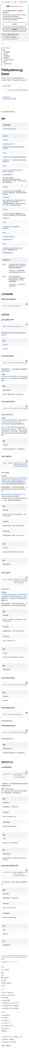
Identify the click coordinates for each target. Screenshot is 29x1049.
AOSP (2, 44)
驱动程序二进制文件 (6, 983)
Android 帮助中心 (5, 1015)
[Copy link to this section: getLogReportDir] (15, 320)
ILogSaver (24, 80)
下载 (2, 975)
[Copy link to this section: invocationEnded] (15, 356)
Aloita (14, 29)
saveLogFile (6, 213)
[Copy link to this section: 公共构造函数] (14, 294)
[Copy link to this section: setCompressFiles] (16, 678)
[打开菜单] (2, 2)
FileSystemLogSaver (9, 129)
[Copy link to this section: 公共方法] (10, 315)
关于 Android (4, 1037)
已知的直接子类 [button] (9, 97)
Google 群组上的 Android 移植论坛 (10, 1008)
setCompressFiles (8, 226)
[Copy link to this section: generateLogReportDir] (20, 866)
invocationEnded (8, 157)
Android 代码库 (5, 970)
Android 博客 (4, 997)
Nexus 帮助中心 (5, 1020)
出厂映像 (3, 980)
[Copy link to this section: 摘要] (6, 119)
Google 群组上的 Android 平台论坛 (10, 1003)
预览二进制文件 (5, 977)
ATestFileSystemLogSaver (9, 98)
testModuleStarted (9, 248)
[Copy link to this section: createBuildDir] (13, 767)
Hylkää (14, 24)
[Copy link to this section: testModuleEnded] (16, 708)
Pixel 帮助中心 (4, 1017)
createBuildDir (14, 264)
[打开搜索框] (13, 2)
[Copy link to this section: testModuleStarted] (17, 726)
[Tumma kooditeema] (27, 304)
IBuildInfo (22, 264)
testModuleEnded (8, 236)
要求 (2, 972)
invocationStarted (9, 170)
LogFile (5, 140)
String (14, 514)
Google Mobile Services (7, 1025)
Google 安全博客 (5, 1000)
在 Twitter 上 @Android (7, 992)
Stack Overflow (5, 1028)
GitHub (3, 985)
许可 (21, 1037)
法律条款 (16, 1037)
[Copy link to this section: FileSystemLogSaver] (18, 299)
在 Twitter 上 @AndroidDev (8, 995)
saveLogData (6, 191)
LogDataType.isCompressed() (14, 200)
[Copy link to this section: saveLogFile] (11, 573)
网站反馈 (12, 1039)
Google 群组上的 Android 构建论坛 (10, 1005)
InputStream (20, 535)
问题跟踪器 (4, 1031)
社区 (11, 1037)
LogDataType (17, 464)
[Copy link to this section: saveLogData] (12, 456)
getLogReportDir (8, 144)
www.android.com (6, 1023)
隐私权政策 (5, 1039)
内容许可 (17, 955)
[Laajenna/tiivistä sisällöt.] (11, 48)
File (13, 640)
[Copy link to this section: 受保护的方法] (14, 762)
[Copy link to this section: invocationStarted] (16, 402)
